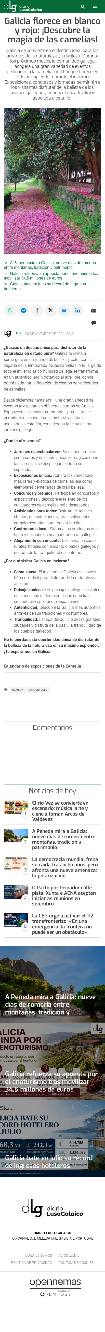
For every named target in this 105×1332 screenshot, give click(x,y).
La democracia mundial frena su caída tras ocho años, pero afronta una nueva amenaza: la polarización (65, 867)
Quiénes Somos (38, 1255)
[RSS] (64, 1225)
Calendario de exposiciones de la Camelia (42, 666)
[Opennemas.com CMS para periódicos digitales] (55, 1288)
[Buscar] (83, 6)
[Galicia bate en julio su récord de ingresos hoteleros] (52, 1138)
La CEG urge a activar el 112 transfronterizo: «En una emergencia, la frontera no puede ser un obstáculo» (62, 924)
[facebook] (48, 1225)
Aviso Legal (68, 1255)
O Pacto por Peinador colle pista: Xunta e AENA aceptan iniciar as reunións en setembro (64, 896)
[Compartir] (10, 310)
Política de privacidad (31, 1263)
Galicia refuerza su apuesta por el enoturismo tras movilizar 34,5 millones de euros (51, 275)
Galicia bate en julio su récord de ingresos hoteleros (49, 1162)
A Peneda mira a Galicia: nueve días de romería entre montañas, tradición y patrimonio (50, 265)
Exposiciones (38, 689)
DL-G (18, 333)
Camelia (17, 689)
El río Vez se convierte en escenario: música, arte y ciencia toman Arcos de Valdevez (60, 811)
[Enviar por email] (94, 310)
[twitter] (56, 1225)
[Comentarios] (94, 323)
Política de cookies (76, 1263)
